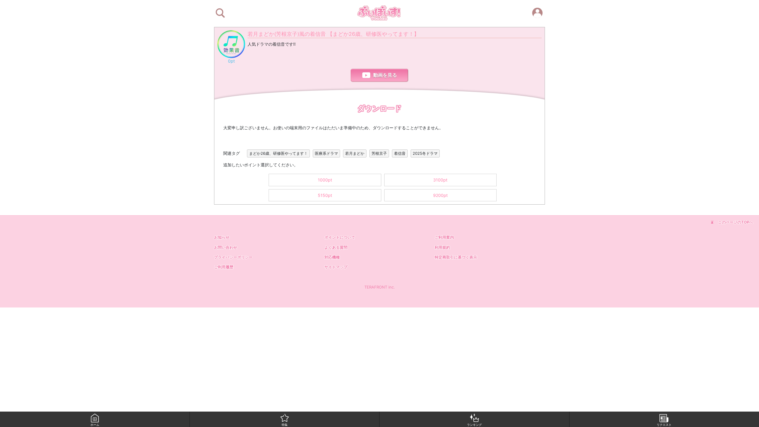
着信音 (400, 153)
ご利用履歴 (223, 267)
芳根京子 (379, 153)
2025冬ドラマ (425, 153)
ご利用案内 (444, 237)
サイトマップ (335, 267)
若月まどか (354, 153)
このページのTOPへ (735, 222)
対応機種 (332, 257)
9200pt (440, 195)
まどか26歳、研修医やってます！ (278, 153)
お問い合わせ (225, 247)
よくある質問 (335, 247)
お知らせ (221, 237)
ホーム (94, 424)
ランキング (474, 424)
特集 (285, 424)
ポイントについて (339, 237)
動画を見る (385, 75)
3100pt (440, 179)
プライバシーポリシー (233, 257)
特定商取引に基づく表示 (456, 257)
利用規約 (442, 247)
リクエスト (664, 424)
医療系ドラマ (326, 153)
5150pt (325, 195)
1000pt (325, 179)
